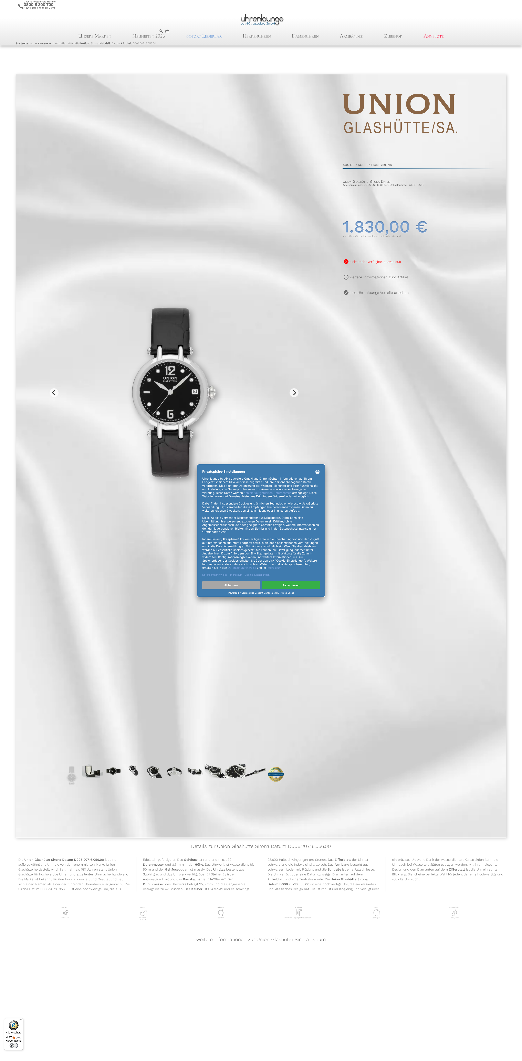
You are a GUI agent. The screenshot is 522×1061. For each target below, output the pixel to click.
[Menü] (20, 1020)
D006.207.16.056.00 (139, 43)
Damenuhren (305, 36)
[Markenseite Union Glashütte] (400, 152)
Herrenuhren (257, 36)
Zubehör (393, 36)
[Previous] (54, 392)
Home (26, 43)
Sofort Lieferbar (204, 36)
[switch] (14, 1045)
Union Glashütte (56, 43)
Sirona (87, 43)
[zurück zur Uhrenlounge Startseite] (261, 19)
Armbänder (351, 36)
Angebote (434, 36)
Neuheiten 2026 (148, 36)
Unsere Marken (94, 36)
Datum (110, 43)
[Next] (294, 392)
